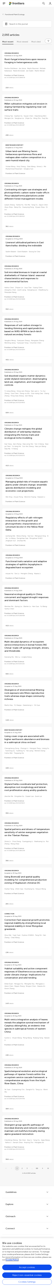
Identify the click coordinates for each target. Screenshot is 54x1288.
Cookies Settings (27, 1281)
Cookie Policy (12, 1260)
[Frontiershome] (17, 3)
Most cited (36, 42)
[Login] (50, 3)
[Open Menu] (4, 3)
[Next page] (42, 1168)
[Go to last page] (48, 1168)
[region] (27, 1263)
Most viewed (22, 42)
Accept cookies (27, 1267)
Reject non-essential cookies (27, 1275)
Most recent (7, 42)
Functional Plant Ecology (15, 14)
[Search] (43, 3)
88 (37, 1168)
